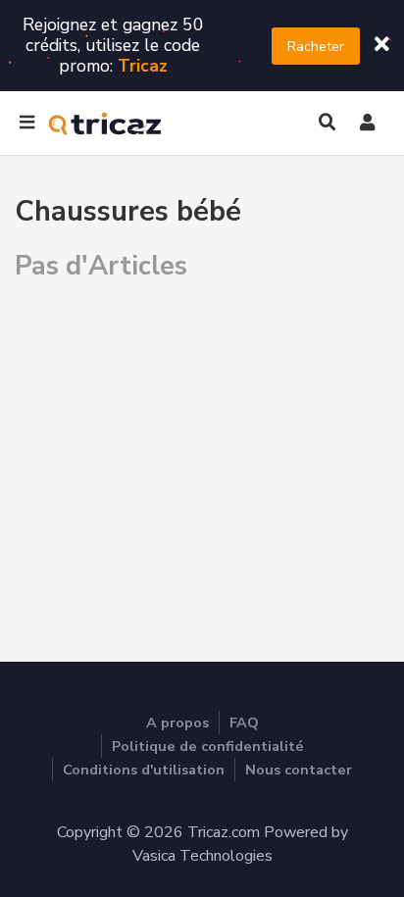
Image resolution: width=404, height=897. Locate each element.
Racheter (315, 46)
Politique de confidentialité (208, 746)
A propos (177, 722)
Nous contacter (298, 769)
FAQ (244, 722)
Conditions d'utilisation (144, 769)
